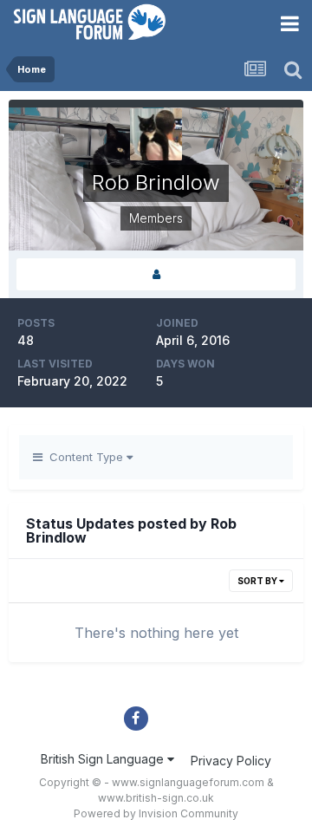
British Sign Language (104, 758)
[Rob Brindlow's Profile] (156, 274)
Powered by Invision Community (156, 813)
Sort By (258, 581)
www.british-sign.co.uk (156, 797)
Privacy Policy (231, 760)
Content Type (84, 457)
